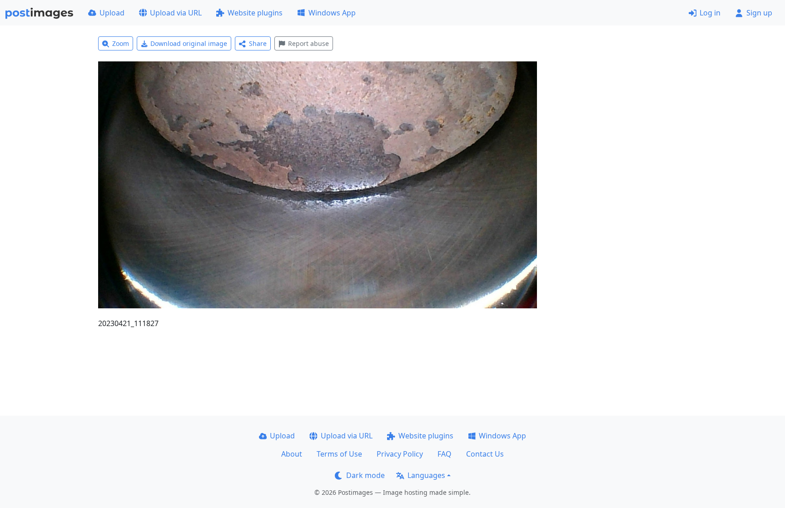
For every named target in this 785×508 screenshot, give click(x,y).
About (291, 454)
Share (258, 43)
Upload (111, 13)
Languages (426, 475)
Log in (710, 13)
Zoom (120, 43)
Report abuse (308, 43)
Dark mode (365, 475)
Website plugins (255, 13)
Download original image (188, 43)
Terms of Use (339, 454)
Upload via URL (176, 13)
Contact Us (485, 454)
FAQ (444, 454)
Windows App (332, 13)
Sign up (759, 13)
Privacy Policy (400, 454)
